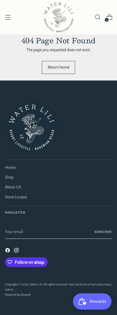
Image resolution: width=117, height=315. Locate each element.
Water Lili (36, 284)
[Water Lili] (58, 17)
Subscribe (103, 232)
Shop (9, 177)
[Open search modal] (97, 17)
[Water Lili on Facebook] (8, 251)
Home (10, 167)
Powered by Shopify (18, 295)
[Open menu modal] (7, 17)
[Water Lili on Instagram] (17, 251)
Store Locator (16, 197)
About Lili (13, 187)
